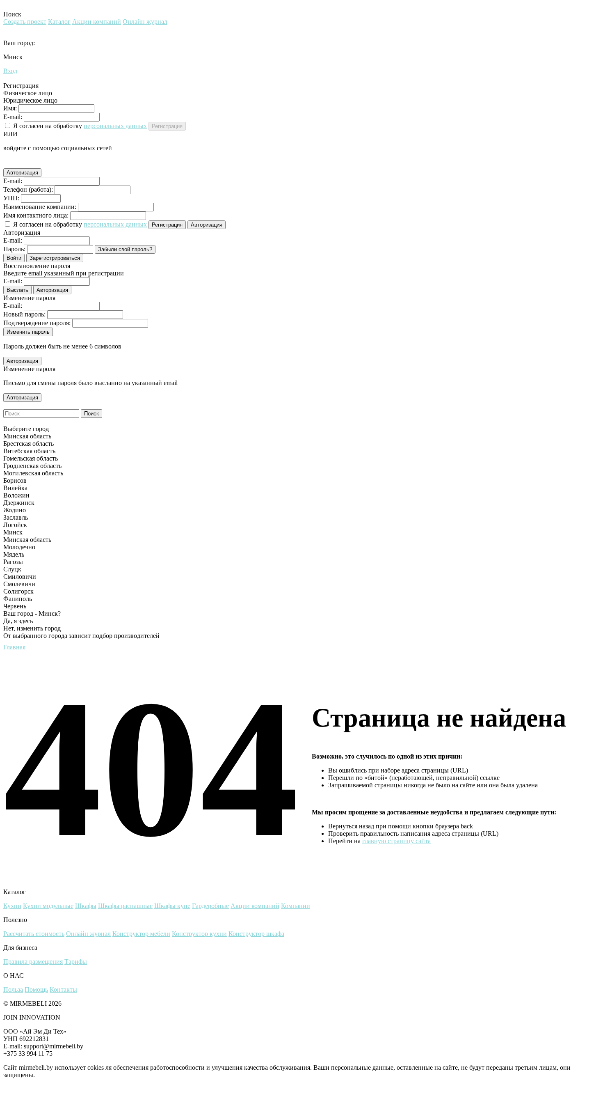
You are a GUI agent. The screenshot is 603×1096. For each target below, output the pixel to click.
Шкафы (85, 905)
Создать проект (24, 21)
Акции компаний (96, 21)
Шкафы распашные (125, 905)
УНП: (11, 198)
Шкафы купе (172, 905)
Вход (10, 70)
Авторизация (22, 173)
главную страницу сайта (396, 840)
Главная (14, 647)
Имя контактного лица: (36, 215)
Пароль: (14, 248)
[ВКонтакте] (19, 163)
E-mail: (12, 116)
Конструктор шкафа (256, 933)
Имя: (10, 108)
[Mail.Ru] (31, 163)
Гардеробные (210, 905)
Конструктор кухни (199, 933)
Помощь (36, 989)
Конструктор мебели (141, 933)
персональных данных (115, 125)
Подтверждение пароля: (37, 322)
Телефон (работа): (28, 189)
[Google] (8, 163)
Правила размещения (33, 961)
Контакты (63, 989)
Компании (295, 905)
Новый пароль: (24, 314)
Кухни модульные (48, 905)
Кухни (12, 905)
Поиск (91, 413)
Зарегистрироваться (55, 258)
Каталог (59, 21)
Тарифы (75, 961)
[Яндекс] (42, 163)
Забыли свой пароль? (125, 249)
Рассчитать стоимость (33, 933)
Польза (13, 989)
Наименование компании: (39, 206)
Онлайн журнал (145, 21)
